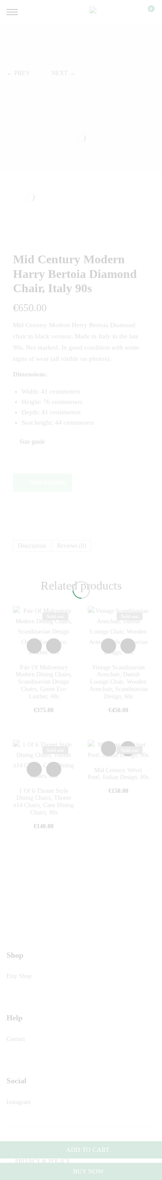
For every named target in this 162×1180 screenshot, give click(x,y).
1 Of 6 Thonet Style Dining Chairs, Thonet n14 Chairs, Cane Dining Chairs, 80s (43, 802)
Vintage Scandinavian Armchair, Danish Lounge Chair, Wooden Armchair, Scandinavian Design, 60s (118, 682)
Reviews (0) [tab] (71, 546)
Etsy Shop (19, 976)
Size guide (31, 442)
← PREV (18, 73)
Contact (15, 1039)
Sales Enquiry (48, 482)
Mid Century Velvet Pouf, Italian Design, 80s (118, 774)
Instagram (18, 1102)
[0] (145, 12)
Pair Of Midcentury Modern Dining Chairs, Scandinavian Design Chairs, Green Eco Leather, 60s (44, 682)
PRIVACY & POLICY (42, 1161)
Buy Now (87, 1171)
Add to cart (87, 1149)
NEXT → (63, 73)
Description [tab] (32, 546)
